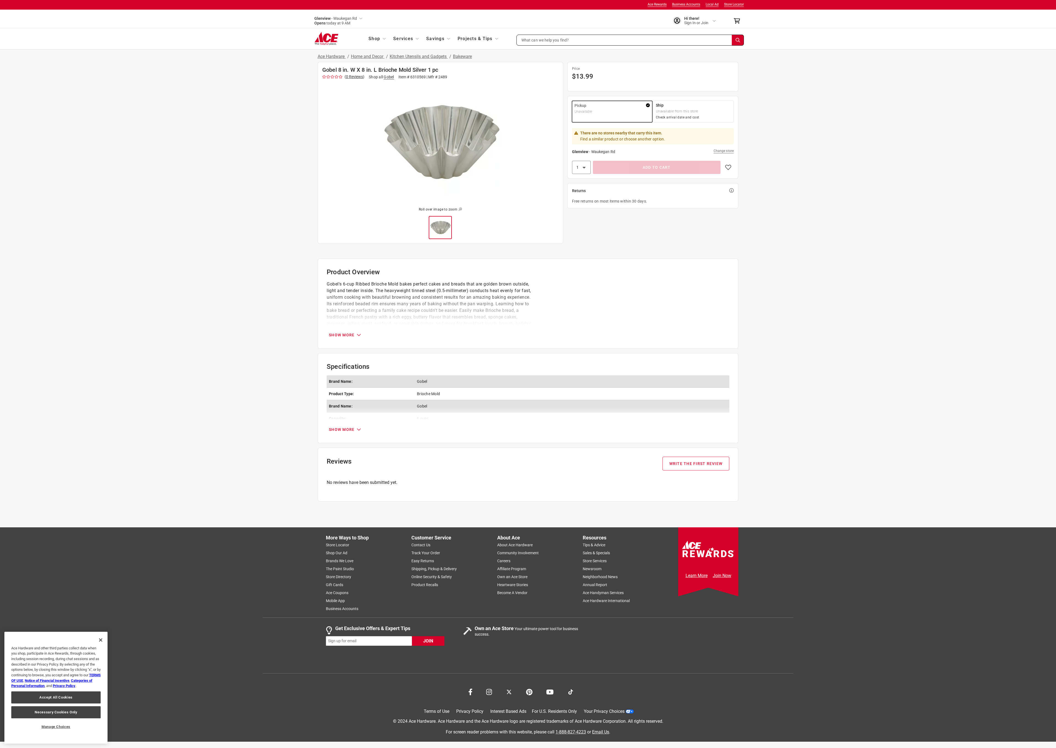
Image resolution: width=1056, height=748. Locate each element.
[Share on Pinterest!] (529, 691)
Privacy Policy (469, 711)
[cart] (738, 21)
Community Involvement (518, 553)
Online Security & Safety (431, 577)
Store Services (595, 561)
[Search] (738, 40)
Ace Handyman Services (603, 593)
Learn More (697, 575)
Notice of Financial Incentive (47, 680)
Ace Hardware (332, 56)
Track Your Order (425, 553)
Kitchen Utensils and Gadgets (419, 56)
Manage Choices (56, 727)
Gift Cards (334, 585)
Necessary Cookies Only (56, 712)
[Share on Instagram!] (489, 691)
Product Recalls (424, 585)
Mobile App (335, 601)
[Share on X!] (509, 691)
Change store (724, 151)
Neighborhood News (600, 577)
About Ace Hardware (515, 545)
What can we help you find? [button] (545, 40)
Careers (503, 561)
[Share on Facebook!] (470, 691)
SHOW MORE (341, 335)
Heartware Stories (512, 585)
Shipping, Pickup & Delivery (434, 569)
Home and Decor (367, 56)
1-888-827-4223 (571, 731)
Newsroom (592, 569)
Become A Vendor (512, 593)
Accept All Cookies (56, 697)
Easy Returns (422, 561)
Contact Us (420, 545)
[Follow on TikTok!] (570, 691)
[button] (630, 40)
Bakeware (462, 56)
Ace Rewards (657, 4)
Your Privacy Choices (604, 711)
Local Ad (712, 4)
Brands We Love (339, 561)
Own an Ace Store (512, 577)
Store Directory (338, 577)
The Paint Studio (340, 569)
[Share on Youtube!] (550, 691)
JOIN (428, 640)
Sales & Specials (596, 553)
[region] (56, 688)
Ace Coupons (337, 593)
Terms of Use (436, 711)
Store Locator (734, 4)
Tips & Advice (594, 545)
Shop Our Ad (336, 553)
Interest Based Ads (508, 711)
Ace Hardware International (606, 601)
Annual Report (595, 585)
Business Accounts (686, 4)
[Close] (101, 640)
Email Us (600, 731)
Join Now (722, 575)
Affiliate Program (511, 569)
